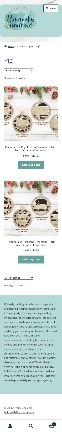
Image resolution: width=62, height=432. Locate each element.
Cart (47, 423)
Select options (31, 164)
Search (31, 426)
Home (11, 46)
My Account (10, 426)
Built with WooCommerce (19, 412)
